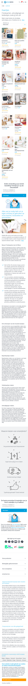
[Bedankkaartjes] (7, 120)
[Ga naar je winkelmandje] (26, 2)
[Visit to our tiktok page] (22, 541)
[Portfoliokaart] (7, 99)
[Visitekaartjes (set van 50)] (7, 163)
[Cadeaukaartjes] (7, 142)
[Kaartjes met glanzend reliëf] (7, 76)
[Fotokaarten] (7, 33)
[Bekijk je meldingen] (24, 2)
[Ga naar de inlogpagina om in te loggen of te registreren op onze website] (22, 2)
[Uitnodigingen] (20, 99)
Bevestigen (6, 195)
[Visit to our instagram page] (18, 541)
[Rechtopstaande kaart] (20, 76)
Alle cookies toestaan (7, 679)
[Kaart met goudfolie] (20, 33)
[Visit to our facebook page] (5, 541)
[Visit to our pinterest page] (12, 541)
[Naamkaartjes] (20, 120)
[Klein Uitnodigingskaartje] (20, 142)
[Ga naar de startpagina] (8, 2)
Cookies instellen (6, 683)
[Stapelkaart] (20, 54)
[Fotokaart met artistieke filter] (7, 54)
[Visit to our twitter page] (9, 541)
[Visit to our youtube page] (15, 541)
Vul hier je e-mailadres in (9, 190)
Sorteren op (6, 23)
